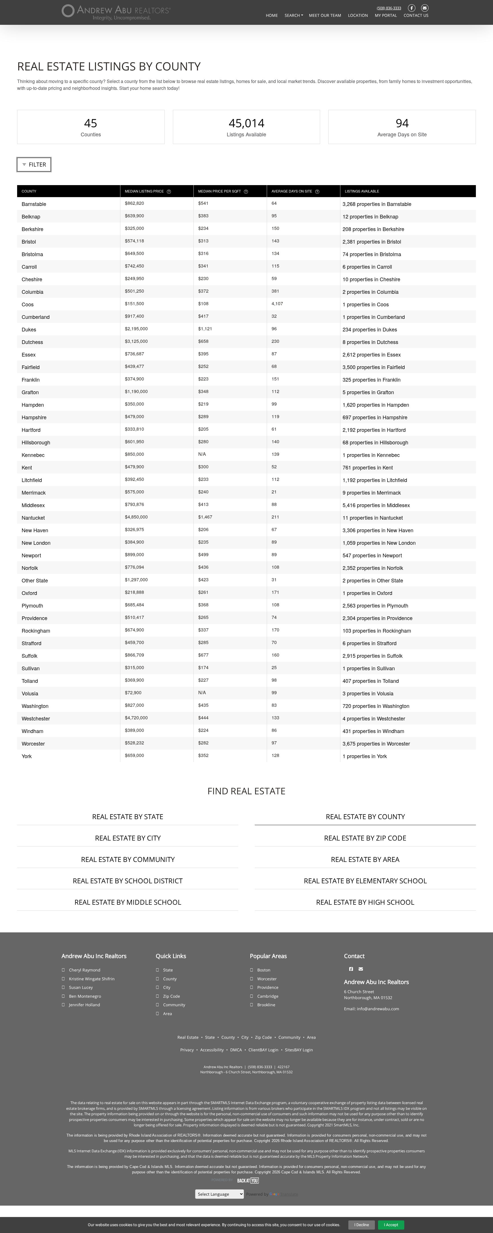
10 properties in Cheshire (371, 279)
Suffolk (29, 655)
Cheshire (32, 279)
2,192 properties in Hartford (374, 429)
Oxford (29, 592)
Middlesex (33, 505)
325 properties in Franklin (372, 379)
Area (167, 1013)
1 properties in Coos (366, 304)
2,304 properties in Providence (378, 617)
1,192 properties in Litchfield (375, 479)
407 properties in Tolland (371, 680)
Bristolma (32, 254)
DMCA (236, 1049)
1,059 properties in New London (379, 542)
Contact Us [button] (416, 15)
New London (36, 542)
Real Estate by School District (128, 880)
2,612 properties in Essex (372, 354)
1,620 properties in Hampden (376, 404)
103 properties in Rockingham (377, 630)
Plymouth (32, 605)
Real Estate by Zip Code (365, 838)
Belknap (31, 216)
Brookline (266, 1004)
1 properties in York (365, 756)
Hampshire (34, 417)
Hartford (31, 429)
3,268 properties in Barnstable (377, 203)
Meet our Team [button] (325, 15)
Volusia (30, 693)
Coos (28, 304)
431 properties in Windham (373, 730)
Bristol (29, 241)
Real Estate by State (127, 816)
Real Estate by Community (128, 859)
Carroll (29, 266)
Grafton (30, 392)
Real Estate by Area (365, 859)
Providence (34, 617)
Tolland (30, 680)
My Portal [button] (386, 15)
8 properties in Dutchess (370, 341)
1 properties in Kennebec (371, 454)
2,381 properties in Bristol (372, 241)
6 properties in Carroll (367, 266)
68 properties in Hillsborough (375, 442)
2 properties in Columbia (371, 291)
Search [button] (293, 15)
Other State (35, 580)
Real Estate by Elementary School (365, 880)
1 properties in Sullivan (369, 668)
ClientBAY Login (263, 1049)
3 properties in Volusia (368, 693)
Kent (27, 467)
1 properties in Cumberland (374, 316)
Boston (263, 970)
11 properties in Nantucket (373, 517)
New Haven (35, 530)
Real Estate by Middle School (127, 902)
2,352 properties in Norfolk (373, 567)
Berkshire (32, 228)
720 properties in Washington (376, 705)
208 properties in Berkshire (373, 228)
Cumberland (36, 316)
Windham (32, 730)
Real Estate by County (365, 816)
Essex (29, 354)
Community (174, 1004)
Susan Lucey (81, 987)
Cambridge (267, 996)
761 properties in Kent (368, 467)
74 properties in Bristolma (372, 254)
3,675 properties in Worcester (376, 743)
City (166, 987)
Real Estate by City (128, 838)
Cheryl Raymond (84, 970)
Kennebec (33, 454)
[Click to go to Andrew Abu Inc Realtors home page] (116, 12)
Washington (35, 705)
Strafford (31, 643)
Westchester (36, 718)
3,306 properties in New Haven (378, 530)
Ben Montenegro (85, 996)
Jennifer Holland (84, 1004)
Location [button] (358, 15)
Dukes (29, 329)
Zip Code (171, 996)
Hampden (33, 404)
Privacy (187, 1049)
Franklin (31, 379)
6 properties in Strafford (370, 643)
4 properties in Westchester (374, 718)
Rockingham (36, 630)
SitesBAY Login (299, 1049)
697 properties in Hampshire (375, 417)
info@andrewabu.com (378, 1008)
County (170, 978)
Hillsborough (36, 442)
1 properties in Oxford (367, 592)
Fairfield (31, 366)
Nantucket (33, 517)
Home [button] (272, 15)
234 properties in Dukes (370, 329)
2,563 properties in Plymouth (375, 605)
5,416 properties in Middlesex (376, 505)
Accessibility (212, 1049)
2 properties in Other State (373, 580)
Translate (289, 1194)
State (168, 970)
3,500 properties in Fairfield (374, 366)
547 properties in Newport (372, 555)
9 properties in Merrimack (372, 492)
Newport (31, 555)
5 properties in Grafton (368, 392)
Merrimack (34, 492)
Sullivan (31, 668)
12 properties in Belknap (370, 216)
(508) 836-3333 (389, 8)
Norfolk (30, 567)
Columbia (32, 291)
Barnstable (34, 203)
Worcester (33, 743)
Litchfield (32, 479)
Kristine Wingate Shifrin (92, 978)
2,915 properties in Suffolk (373, 655)
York (27, 756)
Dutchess (32, 341)
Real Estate (188, 1037)
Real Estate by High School (365, 902)
